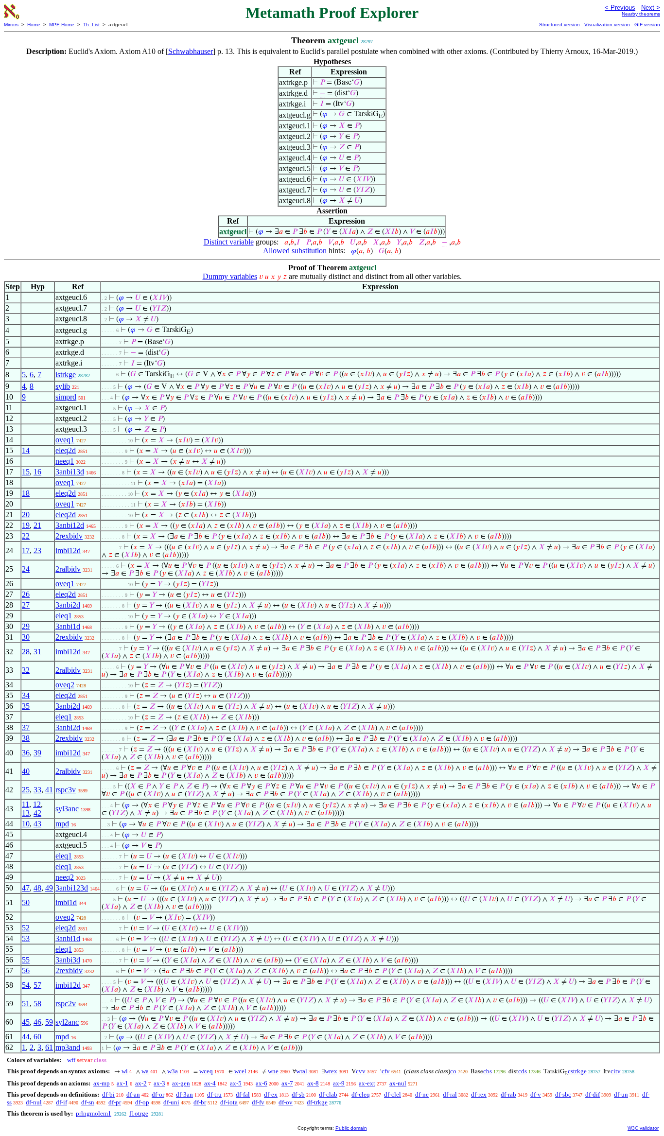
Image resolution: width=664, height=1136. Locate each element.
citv (616, 1071)
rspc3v (65, 790)
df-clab (328, 1094)
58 (37, 1003)
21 (37, 525)
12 (37, 804)
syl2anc (67, 1022)
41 (49, 790)
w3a (172, 1071)
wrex (331, 1071)
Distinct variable (229, 242)
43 (37, 824)
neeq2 (64, 877)
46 (37, 1022)
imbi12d (68, 550)
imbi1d (66, 902)
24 (26, 569)
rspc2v (65, 1003)
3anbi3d (67, 960)
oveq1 (64, 440)
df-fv (258, 1102)
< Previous (620, 7)
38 (26, 738)
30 (26, 637)
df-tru (214, 1094)
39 (37, 753)
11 (25, 804)
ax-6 (261, 1083)
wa (145, 1071)
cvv (361, 1071)
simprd (65, 397)
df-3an (184, 1094)
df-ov (286, 1102)
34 (26, 695)
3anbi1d (67, 626)
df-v (535, 1094)
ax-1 (122, 1083)
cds (522, 1071)
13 (26, 813)
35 (26, 706)
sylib (62, 386)
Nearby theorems (641, 14)
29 (26, 626)
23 (37, 550)
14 (26, 450)
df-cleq (360, 1094)
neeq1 (64, 461)
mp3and (67, 1047)
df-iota (229, 1102)
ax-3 (159, 1083)
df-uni (171, 1102)
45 (26, 1022)
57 (37, 985)
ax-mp (101, 1083)
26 (26, 594)
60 (37, 1036)
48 (37, 888)
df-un (621, 1094)
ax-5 (236, 1083)
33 (37, 790)
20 (26, 514)
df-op (142, 1102)
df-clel (392, 1094)
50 (26, 902)
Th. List (91, 24)
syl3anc (67, 808)
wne (273, 1071)
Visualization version (607, 24)
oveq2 (64, 685)
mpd (62, 824)
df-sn (87, 1102)
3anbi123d (71, 888)
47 (26, 888)
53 (26, 938)
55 (26, 960)
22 (26, 536)
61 (49, 1047)
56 (26, 970)
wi (125, 1071)
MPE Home (61, 24)
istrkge (65, 374)
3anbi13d (69, 472)
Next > (650, 7)
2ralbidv (68, 569)
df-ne (422, 1094)
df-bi (108, 1094)
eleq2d (65, 450)
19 (26, 525)
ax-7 (287, 1083)
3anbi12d (69, 525)
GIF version (647, 24)
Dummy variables (230, 276)
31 (37, 651)
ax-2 (141, 1083)
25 (26, 790)
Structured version (559, 24)
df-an (133, 1094)
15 (26, 472)
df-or (158, 1094)
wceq (206, 1071)
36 (26, 753)
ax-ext (367, 1083)
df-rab (508, 1094)
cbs (487, 1071)
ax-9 (339, 1083)
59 (49, 1022)
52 (26, 928)
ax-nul (397, 1083)
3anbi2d (67, 605)
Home (33, 24)
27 (26, 605)
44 (26, 1036)
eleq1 (63, 616)
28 (26, 651)
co (453, 1071)
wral (301, 1071)
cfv (386, 1071)
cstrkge (577, 1071)
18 (26, 493)
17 (26, 550)
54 (26, 985)
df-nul (34, 1102)
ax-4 (210, 1083)
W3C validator (643, 1128)
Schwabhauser (190, 51)
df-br (199, 1102)
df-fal (243, 1094)
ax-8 (313, 1083)
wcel (240, 1071)
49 (49, 888)
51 (26, 1003)
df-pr (114, 1102)
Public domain (351, 1128)
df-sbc (563, 1094)
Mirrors (11, 24)
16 (37, 472)
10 (26, 824)
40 (26, 771)
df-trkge (317, 1102)
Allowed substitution (295, 250)
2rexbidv (69, 536)
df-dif (592, 1094)
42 (37, 813)
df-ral (450, 1094)
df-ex (271, 1094)
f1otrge (138, 1113)
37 (26, 727)
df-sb (298, 1094)
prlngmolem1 (93, 1113)
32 (26, 670)
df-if (61, 1102)
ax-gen (181, 1083)
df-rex (479, 1094)
